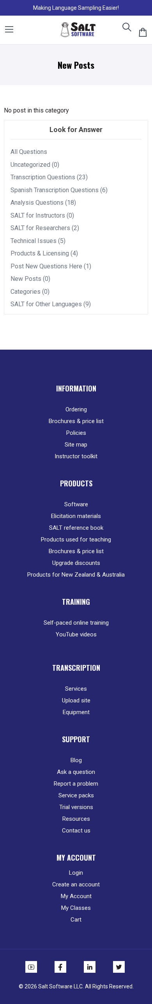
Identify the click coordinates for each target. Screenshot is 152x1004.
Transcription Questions (43, 177)
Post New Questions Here (46, 266)
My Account (76, 896)
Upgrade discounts (76, 562)
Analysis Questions (37, 202)
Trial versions (76, 807)
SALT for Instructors (38, 215)
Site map (76, 444)
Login (76, 872)
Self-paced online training (76, 622)
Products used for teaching (76, 539)
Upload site (76, 700)
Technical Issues (34, 241)
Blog (76, 760)
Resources (76, 818)
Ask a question (76, 771)
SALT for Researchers (40, 228)
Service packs (76, 795)
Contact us (76, 830)
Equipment (76, 712)
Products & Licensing (40, 253)
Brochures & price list (76, 421)
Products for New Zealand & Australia (76, 574)
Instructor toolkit (76, 456)
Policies (76, 432)
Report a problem (76, 783)
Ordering (76, 409)
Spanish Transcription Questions (55, 190)
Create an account (76, 884)
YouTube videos (76, 634)
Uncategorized (30, 164)
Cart (76, 919)
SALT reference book (76, 527)
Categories (26, 291)
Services (76, 688)
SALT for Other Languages (46, 304)
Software (76, 504)
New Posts (26, 278)
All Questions (29, 151)
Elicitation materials (76, 516)
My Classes (76, 907)
